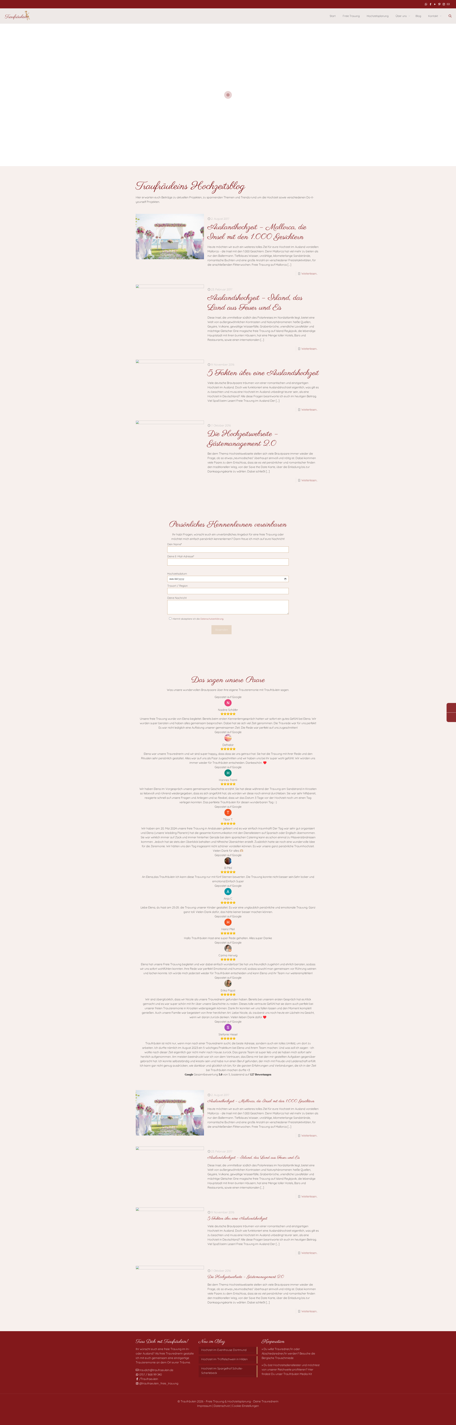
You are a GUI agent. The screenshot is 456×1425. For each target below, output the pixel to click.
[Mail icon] (448, 4)
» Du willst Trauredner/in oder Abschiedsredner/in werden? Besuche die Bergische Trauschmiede (288, 1353)
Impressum (204, 1406)
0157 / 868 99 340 (150, 1374)
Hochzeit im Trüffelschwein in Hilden (224, 1359)
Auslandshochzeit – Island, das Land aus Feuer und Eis (255, 303)
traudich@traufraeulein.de (156, 1370)
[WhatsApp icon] (426, 4)
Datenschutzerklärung (211, 618)
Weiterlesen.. (309, 273)
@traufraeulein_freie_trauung (158, 1383)
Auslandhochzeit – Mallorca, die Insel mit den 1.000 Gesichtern (257, 232)
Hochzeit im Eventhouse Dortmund (224, 1350)
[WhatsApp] (451, 707)
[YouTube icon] (435, 4)
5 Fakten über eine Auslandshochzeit (263, 373)
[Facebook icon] (430, 4)
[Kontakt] (451, 717)
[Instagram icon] (443, 4)
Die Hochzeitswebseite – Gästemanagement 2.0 (243, 439)
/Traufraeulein (148, 1379)
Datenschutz (222, 1406)
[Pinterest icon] (439, 4)
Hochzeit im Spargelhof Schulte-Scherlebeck (222, 1371)
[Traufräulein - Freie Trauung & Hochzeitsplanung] (17, 16)
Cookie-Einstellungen (245, 1406)
